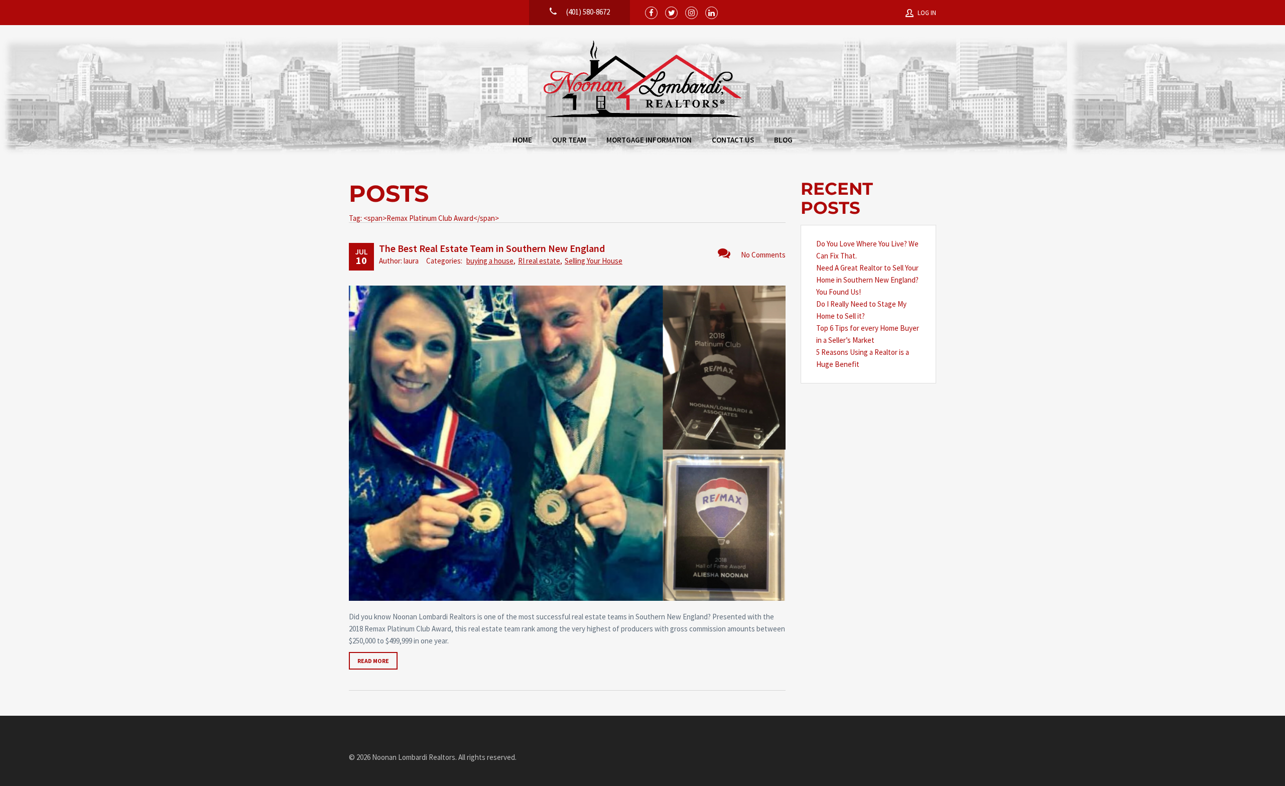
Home (522, 140)
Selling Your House (593, 261)
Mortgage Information (649, 140)
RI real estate (539, 261)
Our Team (569, 140)
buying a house (489, 261)
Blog (783, 140)
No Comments (763, 254)
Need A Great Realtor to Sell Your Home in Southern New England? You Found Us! (867, 280)
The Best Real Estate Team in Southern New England (492, 248)
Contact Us (733, 140)
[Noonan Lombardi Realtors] (643, 79)
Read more (373, 661)
